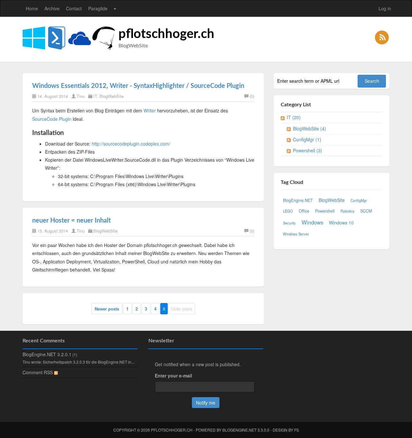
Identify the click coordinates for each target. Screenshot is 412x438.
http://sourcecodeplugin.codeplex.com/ (131, 143)
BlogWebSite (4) (309, 128)
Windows (312, 222)
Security (289, 222)
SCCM (366, 211)
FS (296, 430)
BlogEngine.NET (298, 200)
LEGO (288, 211)
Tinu (81, 96)
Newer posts (107, 309)
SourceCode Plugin (51, 119)
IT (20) (294, 117)
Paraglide (98, 8)
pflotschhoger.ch (166, 34)
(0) (251, 96)
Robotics (347, 211)
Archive (52, 8)
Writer (150, 110)
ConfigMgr (359, 200)
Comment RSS (38, 372)
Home (32, 8)
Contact (74, 8)
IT (95, 96)
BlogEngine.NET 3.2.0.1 (47, 354)
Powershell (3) (307, 150)
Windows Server (296, 233)
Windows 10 (341, 222)
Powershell (325, 211)
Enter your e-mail (173, 375)
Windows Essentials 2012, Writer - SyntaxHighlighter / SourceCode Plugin (138, 86)
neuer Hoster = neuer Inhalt (71, 220)
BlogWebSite (111, 96)
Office (304, 211)
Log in (385, 8)
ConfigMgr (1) (307, 139)
